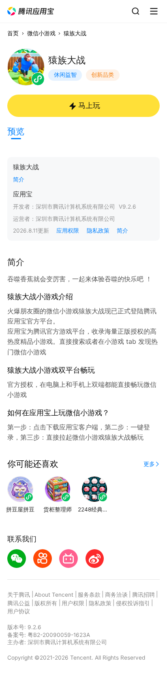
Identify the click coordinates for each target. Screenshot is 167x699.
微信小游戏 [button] (41, 33)
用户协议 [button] (18, 611)
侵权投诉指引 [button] (133, 603)
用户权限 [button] (73, 603)
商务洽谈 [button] (116, 594)
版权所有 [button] (45, 603)
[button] (31, 11)
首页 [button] (13, 33)
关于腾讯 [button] (18, 594)
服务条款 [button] (89, 594)
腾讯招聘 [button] (143, 594)
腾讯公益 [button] (18, 603)
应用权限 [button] (67, 230)
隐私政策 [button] (98, 230)
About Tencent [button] (53, 594)
